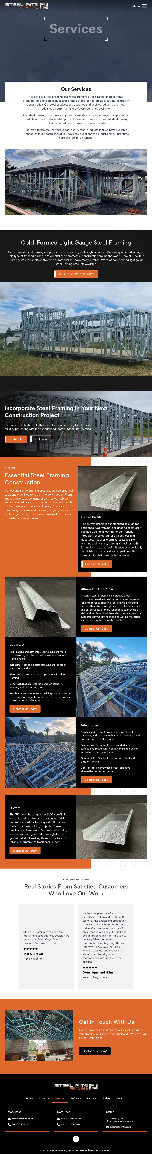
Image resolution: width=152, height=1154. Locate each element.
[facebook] (76, 1139)
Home (29, 1098)
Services (60, 1098)
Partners (91, 1098)
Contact (121, 1098)
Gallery (106, 1098)
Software (76, 1098)
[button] (36, 1065)
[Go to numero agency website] (107, 1150)
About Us (44, 1098)
